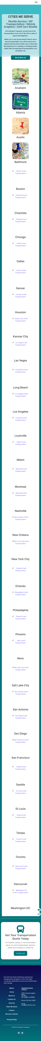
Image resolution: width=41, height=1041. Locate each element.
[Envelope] (39, 914)
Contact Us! (20, 953)
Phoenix (20, 634)
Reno (20, 658)
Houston (20, 312)
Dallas (20, 261)
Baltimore (20, 162)
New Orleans (20, 535)
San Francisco (21, 757)
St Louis (20, 808)
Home (12, 992)
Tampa (20, 832)
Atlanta (20, 112)
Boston (20, 188)
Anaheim (20, 88)
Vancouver (20, 884)
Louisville (21, 435)
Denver (20, 288)
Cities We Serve (11, 1007)
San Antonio (20, 709)
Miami (20, 459)
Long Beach (20, 387)
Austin (20, 137)
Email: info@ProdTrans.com (28, 1004)
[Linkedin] (22, 1032)
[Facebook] (18, 1032)
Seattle (20, 784)
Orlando (20, 586)
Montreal (20, 486)
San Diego (20, 733)
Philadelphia (20, 610)
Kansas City (20, 336)
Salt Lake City (20, 685)
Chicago (20, 237)
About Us (11, 996)
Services (12, 1003)
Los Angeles (20, 411)
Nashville (20, 510)
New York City (21, 559)
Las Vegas (20, 360)
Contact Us (12, 999)
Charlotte (21, 213)
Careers (11, 1010)
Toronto (20, 857)
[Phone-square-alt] (39, 910)
